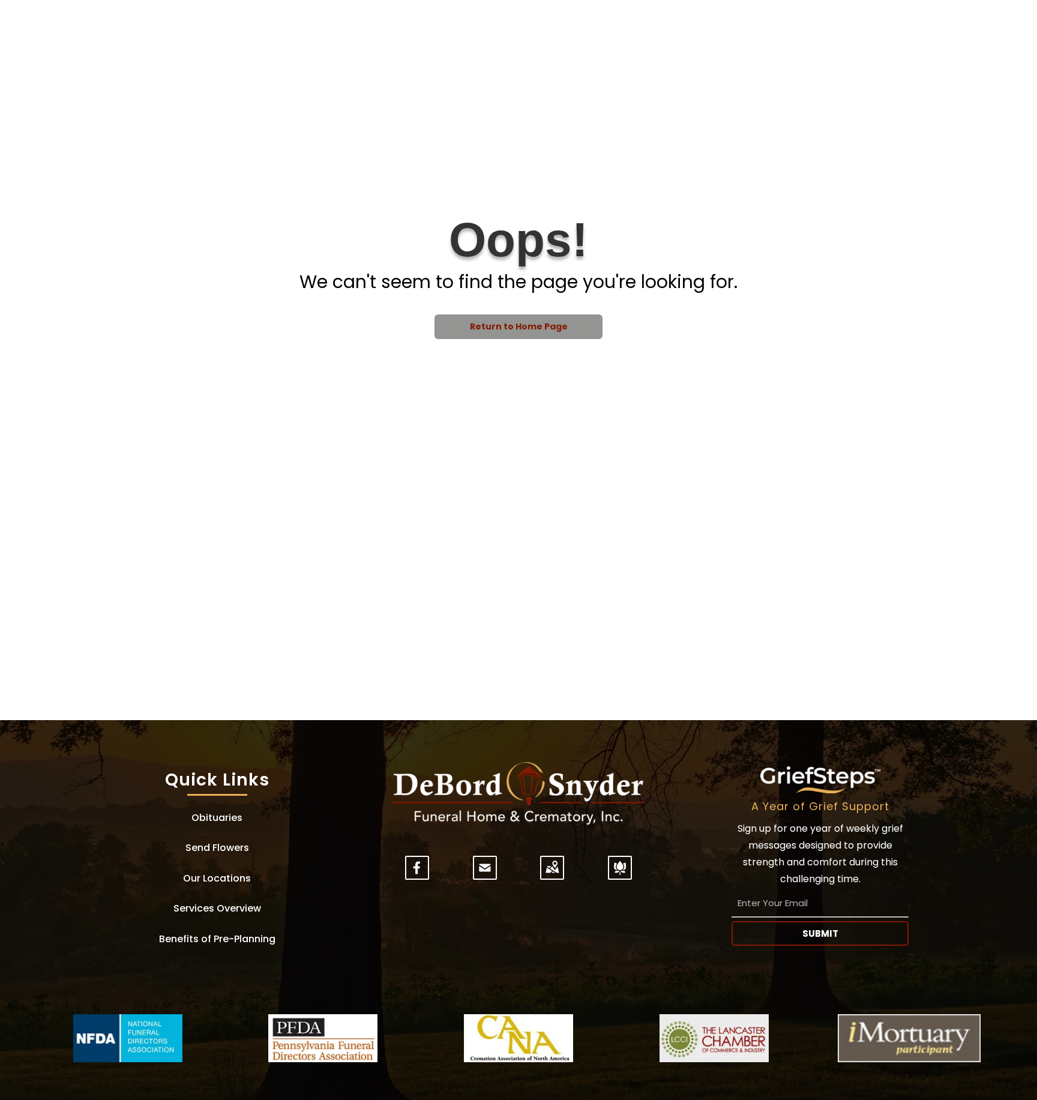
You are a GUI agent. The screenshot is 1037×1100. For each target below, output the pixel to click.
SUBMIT (820, 933)
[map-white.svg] (552, 875)
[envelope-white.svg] (485, 875)
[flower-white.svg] (620, 875)
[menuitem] (216, 818)
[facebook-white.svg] (417, 875)
